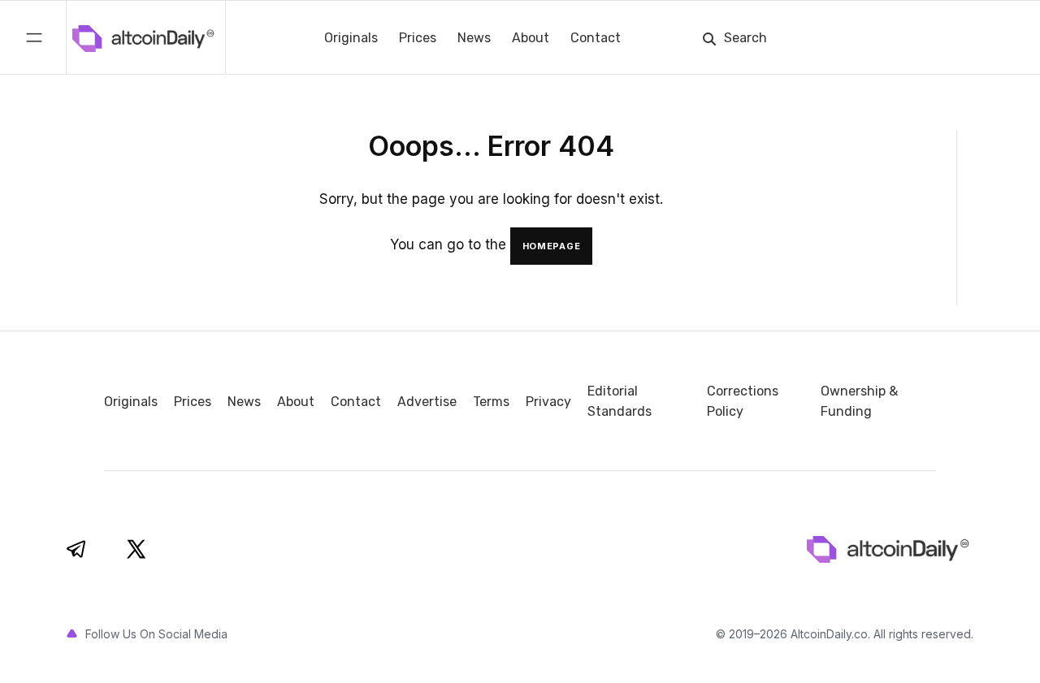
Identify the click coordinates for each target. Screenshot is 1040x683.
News (474, 37)
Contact (595, 37)
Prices (417, 37)
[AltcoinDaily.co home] (84, 37)
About (530, 37)
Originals (351, 37)
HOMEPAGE (551, 246)
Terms (491, 401)
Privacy (548, 401)
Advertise (427, 401)
